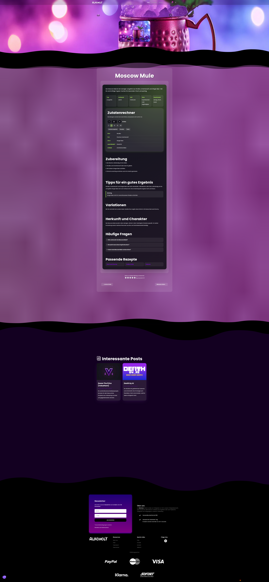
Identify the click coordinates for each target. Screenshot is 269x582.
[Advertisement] (109, 430)
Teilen (127, 129)
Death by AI (129, 383)
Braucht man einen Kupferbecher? (118, 245)
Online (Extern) (108, 388)
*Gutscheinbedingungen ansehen (103, 525)
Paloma (148, 264)
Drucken (122, 129)
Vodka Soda (130, 264)
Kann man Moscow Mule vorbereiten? (119, 249)
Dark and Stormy (112, 264)
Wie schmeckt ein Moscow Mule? (118, 240)
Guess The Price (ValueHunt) (105, 384)
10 (120, 125)
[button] (4, 577)
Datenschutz (105, 527)
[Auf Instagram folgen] (165, 540)
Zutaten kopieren (112, 129)
